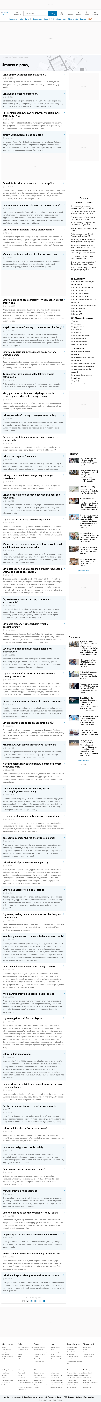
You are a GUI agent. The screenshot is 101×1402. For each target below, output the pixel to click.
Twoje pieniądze (56, 19)
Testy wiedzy (22, 1389)
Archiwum (86, 1375)
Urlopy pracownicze (78, 327)
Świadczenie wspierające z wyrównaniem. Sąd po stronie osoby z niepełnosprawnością (83, 207)
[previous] (23, 1301)
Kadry (21, 19)
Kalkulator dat (76, 311)
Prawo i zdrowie (39, 1361)
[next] (44, 1301)
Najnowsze (78, 202)
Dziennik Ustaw (39, 1373)
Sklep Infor (37, 1359)
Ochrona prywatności (15, 1397)
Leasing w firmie (55, 1356)
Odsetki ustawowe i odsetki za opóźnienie (82, 353)
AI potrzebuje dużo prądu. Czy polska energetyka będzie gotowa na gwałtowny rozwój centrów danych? (84, 269)
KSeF (90, 19)
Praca (36, 1356)
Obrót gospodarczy (7, 1352)
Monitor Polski (38, 1375)
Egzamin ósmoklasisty (25, 1387)
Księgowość (13, 19)
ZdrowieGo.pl (87, 1373)
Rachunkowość (76, 333)
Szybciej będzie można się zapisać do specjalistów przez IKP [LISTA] (83, 240)
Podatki (3, 1347)
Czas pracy (75, 321)
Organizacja (5, 1373)
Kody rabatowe (88, 1378)
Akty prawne (38, 1370)
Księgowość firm (7, 1344)
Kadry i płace (5, 1382)
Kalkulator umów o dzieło (80, 296)
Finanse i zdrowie (55, 1359)
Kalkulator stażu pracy (57, 1382)
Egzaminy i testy (23, 1380)
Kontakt (71, 1397)
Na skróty (86, 1370)
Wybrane (90, 202)
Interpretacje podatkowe (79, 384)
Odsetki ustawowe (72, 1382)
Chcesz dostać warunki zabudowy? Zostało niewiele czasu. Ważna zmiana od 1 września (83, 263)
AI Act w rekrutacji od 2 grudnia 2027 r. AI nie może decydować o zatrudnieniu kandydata (83, 224)
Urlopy (20, 1354)
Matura (20, 1385)
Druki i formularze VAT (79, 341)
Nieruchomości (73, 19)
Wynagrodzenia (76, 330)
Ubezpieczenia (22, 1352)
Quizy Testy (75, 381)
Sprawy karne (38, 1349)
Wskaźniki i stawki (73, 1370)
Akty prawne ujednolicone (42, 1385)
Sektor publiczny (37, 19)
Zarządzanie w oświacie (25, 1382)
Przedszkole (21, 1373)
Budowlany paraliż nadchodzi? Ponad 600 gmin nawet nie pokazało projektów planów (83, 252)
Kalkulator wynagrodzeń (79, 290)
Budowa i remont (88, 1354)
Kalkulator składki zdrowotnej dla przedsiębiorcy (82, 283)
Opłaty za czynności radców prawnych (81, 370)
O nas (3, 1397)
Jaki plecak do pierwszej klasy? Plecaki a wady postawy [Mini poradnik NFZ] (82, 235)
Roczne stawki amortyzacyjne (81, 375)
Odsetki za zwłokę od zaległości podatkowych (82, 359)
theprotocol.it (87, 1385)
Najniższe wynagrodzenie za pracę (83, 363)
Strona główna (6, 57)
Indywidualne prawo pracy (26, 1347)
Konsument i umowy (40, 1352)
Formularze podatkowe (79, 344)
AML (68, 1363)
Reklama (79, 1397)
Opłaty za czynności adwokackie (82, 366)
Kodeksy (36, 1387)
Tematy (14, 57)
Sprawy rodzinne (39, 1347)
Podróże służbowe (72, 1380)
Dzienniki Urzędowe (40, 1378)
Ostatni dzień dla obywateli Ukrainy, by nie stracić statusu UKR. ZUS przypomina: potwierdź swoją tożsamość (83, 213)
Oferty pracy (87, 1387)
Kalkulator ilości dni (78, 308)
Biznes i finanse (55, 1347)
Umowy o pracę (24, 57)
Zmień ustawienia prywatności (35, 1397)
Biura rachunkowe (73, 1344)
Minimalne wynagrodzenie (75, 1375)
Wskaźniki (79, 348)
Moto (64, 19)
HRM (19, 1359)
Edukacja (83, 19)
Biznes (27, 19)
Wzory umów (87, 1380)
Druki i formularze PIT (79, 339)
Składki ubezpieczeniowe (74, 1378)
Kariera (60, 1397)
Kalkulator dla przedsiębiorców (82, 287)
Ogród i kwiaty (87, 1356)
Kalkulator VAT (76, 314)
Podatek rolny (76, 378)
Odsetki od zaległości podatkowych (83, 305)
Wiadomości (87, 1347)
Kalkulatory (79, 278)
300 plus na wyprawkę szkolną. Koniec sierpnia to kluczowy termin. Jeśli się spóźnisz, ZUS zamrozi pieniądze (83, 246)
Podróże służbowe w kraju (75, 1373)
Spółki (52, 1349)
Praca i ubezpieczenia (57, 1352)
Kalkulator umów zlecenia (80, 293)
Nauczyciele (21, 1378)
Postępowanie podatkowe (80, 336)
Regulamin (52, 1397)
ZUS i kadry (5, 1354)
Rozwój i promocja (7, 1380)
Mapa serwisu (88, 1397)
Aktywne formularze (84, 318)
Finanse (85, 1352)
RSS (65, 1397)
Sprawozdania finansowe (74, 1361)
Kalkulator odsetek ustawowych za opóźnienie (83, 301)
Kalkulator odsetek (56, 1380)
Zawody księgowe (7, 1356)
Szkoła (20, 1375)
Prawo (46, 19)
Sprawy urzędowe (39, 1354)
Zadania (4, 1378)
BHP (19, 1356)
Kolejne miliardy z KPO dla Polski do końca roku (84, 229)
